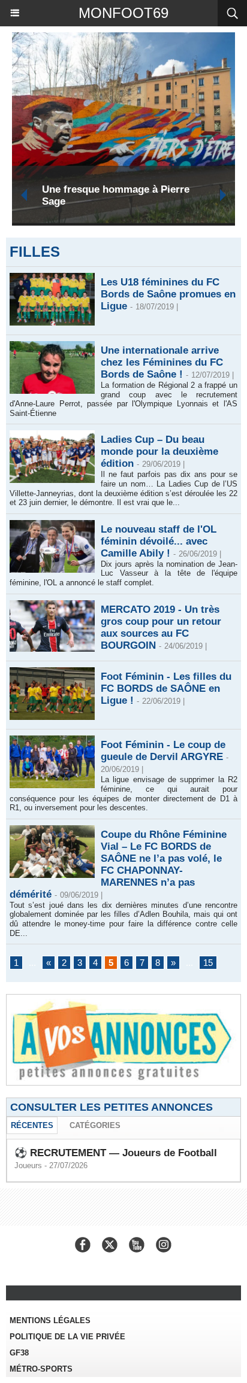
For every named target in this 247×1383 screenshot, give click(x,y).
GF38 (19, 1352)
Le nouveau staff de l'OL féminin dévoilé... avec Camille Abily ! (158, 541)
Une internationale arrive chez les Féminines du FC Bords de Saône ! (162, 362)
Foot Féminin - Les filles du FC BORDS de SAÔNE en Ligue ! (166, 688)
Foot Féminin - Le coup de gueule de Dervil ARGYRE (163, 750)
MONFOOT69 (123, 13)
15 (208, 963)
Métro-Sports (41, 1368)
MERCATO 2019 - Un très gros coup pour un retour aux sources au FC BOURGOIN (161, 627)
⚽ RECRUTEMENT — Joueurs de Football (115, 1153)
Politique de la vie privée (67, 1336)
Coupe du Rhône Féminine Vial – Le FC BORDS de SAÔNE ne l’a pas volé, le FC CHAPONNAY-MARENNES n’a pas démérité (118, 864)
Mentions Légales (50, 1320)
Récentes (32, 1125)
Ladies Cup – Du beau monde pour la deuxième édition (159, 451)
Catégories (95, 1125)
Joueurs (28, 1165)
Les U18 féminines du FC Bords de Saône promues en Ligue (168, 294)
